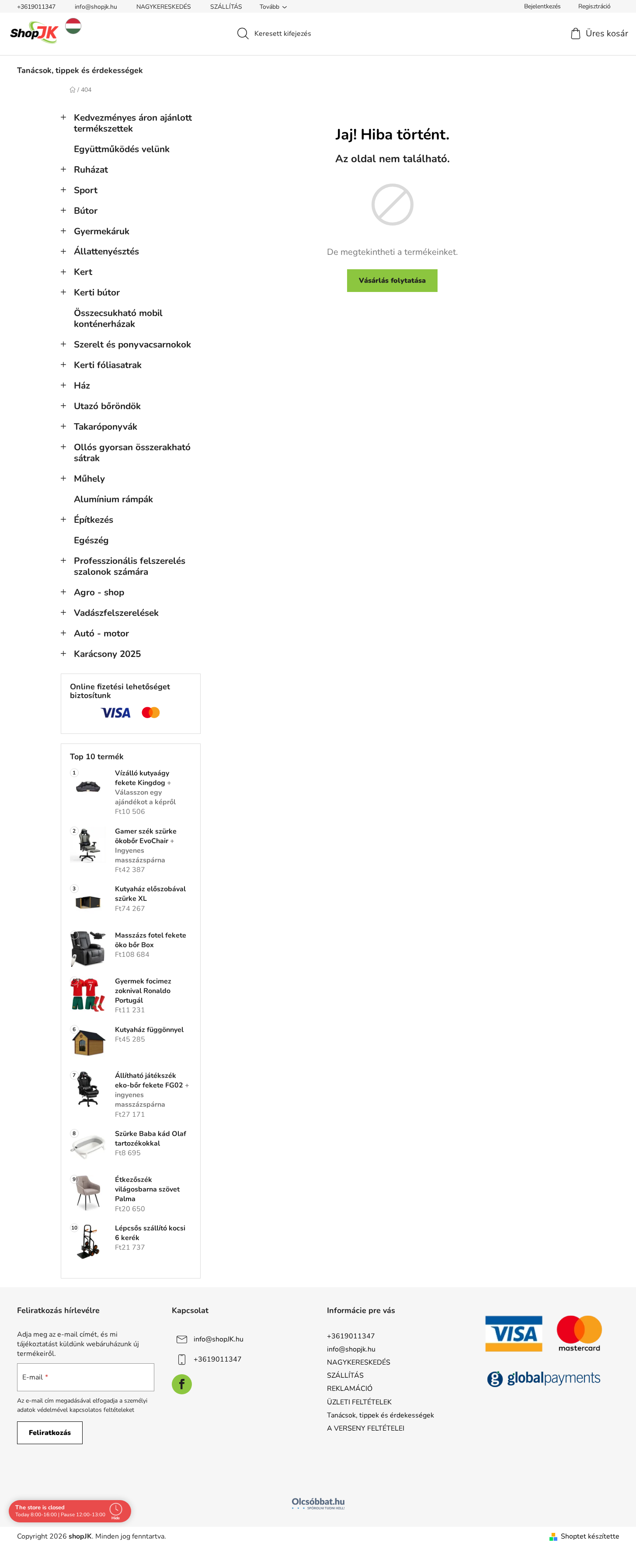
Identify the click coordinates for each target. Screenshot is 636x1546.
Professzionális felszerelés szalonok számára (129, 566)
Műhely (89, 478)
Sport (85, 190)
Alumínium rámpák (113, 499)
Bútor (85, 211)
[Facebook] (182, 1384)
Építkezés (93, 520)
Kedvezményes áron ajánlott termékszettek (133, 123)
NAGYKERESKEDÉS (163, 7)
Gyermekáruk (101, 231)
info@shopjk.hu (96, 7)
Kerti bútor (97, 292)
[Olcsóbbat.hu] (318, 1503)
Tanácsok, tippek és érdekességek (380, 1415)
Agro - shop (99, 592)
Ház (82, 385)
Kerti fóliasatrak (108, 365)
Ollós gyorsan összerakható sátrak (132, 452)
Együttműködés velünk (122, 149)
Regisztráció (594, 6)
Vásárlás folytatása (392, 280)
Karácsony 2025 (107, 654)
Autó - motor (101, 633)
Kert (83, 272)
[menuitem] (80, 70)
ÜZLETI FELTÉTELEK (359, 1402)
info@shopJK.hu (218, 1339)
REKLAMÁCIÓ (349, 1388)
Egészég (91, 540)
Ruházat (91, 169)
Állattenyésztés (106, 251)
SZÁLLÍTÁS (226, 7)
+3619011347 (36, 7)
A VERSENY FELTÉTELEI (365, 1428)
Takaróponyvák (105, 426)
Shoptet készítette (590, 1536)
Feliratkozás (50, 1433)
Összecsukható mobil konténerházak (118, 318)
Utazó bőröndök (107, 406)
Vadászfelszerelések (116, 613)
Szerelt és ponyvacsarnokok (132, 344)
